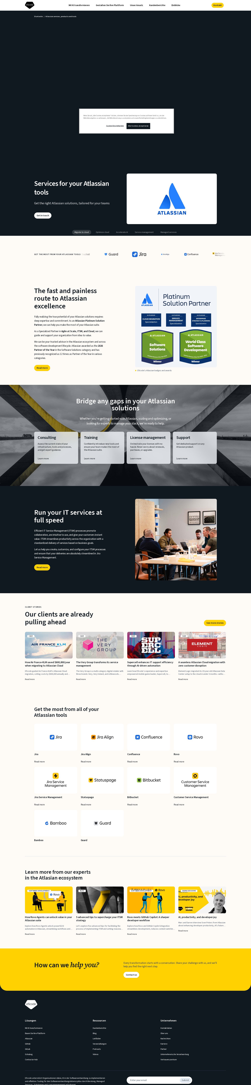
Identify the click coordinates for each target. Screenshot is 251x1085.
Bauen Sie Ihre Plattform (35, 1033)
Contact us (131, 974)
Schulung (28, 1054)
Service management (144, 232)
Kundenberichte (157, 5)
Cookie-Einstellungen (115, 126)
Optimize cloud (102, 232)
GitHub (28, 1043)
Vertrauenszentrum (169, 1059)
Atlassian (28, 1038)
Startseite (38, 16)
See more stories (215, 623)
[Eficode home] (30, 5)
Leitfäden (97, 1038)
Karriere (164, 1043)
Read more (42, 368)
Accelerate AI (122, 232)
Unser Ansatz (136, 5)
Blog (95, 1033)
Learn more (43, 458)
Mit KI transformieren (79, 5)
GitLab (27, 1049)
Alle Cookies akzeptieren (138, 126)
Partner (164, 1049)
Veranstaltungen (99, 1043)
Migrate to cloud (82, 232)
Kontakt (217, 5)
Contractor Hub (31, 1059)
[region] (126, 121)
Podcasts (97, 1049)
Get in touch (43, 215)
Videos (95, 1054)
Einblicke (176, 5)
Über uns (164, 1033)
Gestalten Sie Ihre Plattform (110, 5)
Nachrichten (165, 1038)
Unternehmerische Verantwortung (175, 1054)
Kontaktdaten (166, 1028)
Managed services (169, 232)
